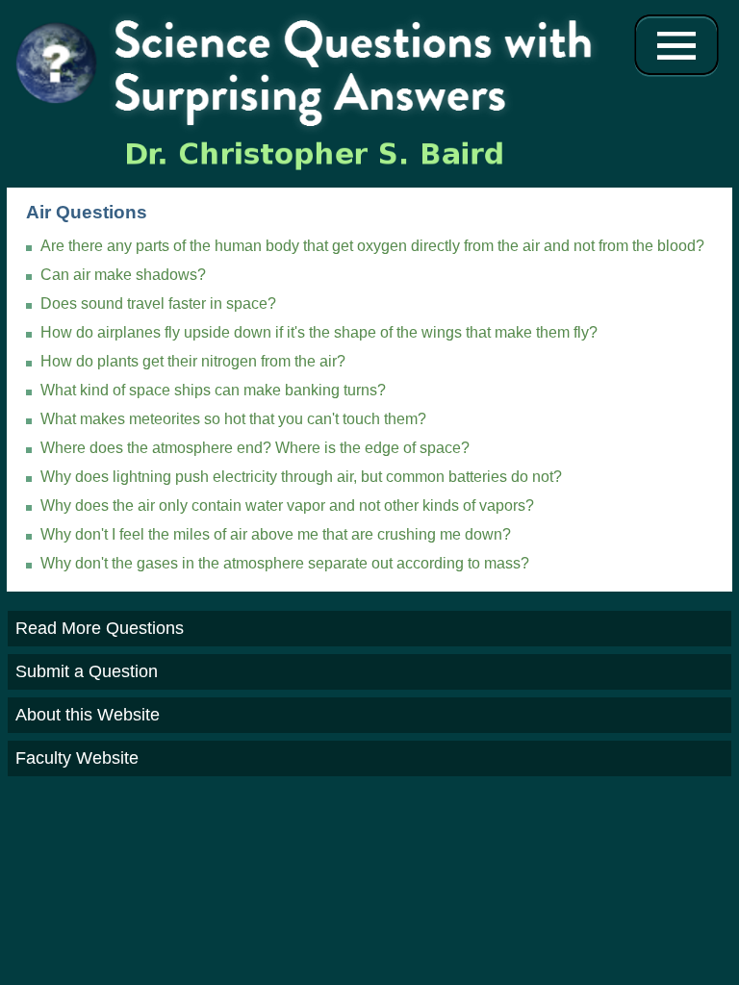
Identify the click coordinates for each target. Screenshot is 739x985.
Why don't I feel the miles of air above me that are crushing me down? (275, 534)
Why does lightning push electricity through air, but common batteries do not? (301, 476)
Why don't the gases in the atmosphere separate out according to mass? (284, 563)
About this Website (87, 714)
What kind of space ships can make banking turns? (213, 390)
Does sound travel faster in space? (158, 303)
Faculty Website (77, 758)
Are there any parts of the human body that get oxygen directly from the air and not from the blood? (372, 246)
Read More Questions (99, 628)
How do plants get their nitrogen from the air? (192, 361)
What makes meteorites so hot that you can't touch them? (233, 419)
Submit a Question (86, 671)
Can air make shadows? (123, 274)
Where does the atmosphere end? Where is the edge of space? (255, 448)
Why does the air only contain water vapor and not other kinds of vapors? (287, 505)
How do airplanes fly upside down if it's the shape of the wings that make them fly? (319, 332)
